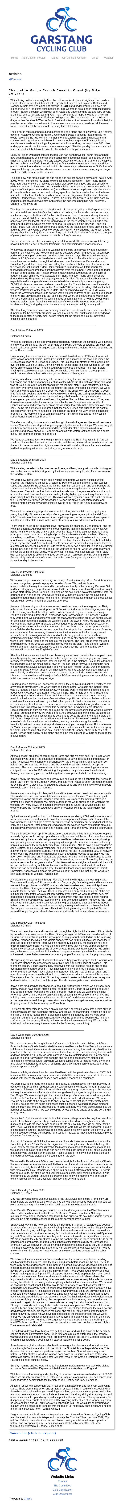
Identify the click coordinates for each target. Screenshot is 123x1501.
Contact (81, 57)
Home (14, 57)
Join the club (68, 57)
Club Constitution (62, 1489)
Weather (108, 57)
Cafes (54, 57)
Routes (41, 57)
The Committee (62, 1485)
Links (95, 57)
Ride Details (28, 57)
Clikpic (28, 1498)
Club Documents (62, 1494)
